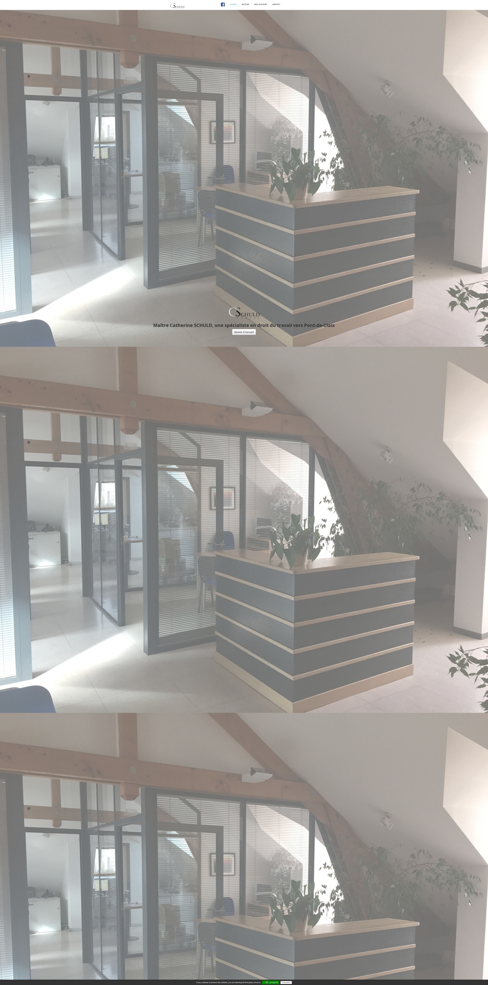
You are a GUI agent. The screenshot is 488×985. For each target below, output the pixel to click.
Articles (245, 4)
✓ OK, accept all (270, 982)
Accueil (233, 4)
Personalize (286, 982)
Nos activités (260, 4)
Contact (276, 4)
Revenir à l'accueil (244, 332)
